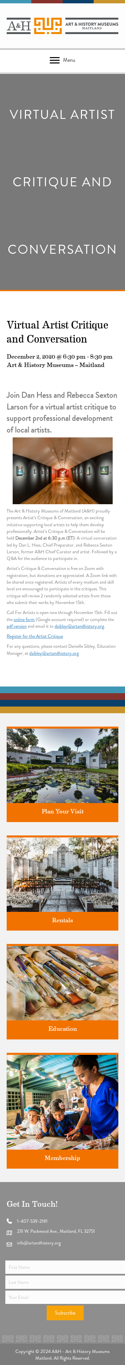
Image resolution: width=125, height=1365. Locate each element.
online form (24, 619)
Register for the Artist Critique (35, 636)
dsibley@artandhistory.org (79, 626)
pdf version (17, 626)
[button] (65, 1313)
